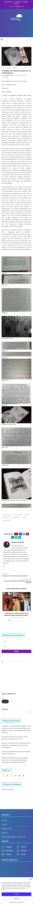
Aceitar (16, 894)
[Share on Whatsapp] (16, 537)
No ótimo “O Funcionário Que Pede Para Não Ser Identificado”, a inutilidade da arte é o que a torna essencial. (16, 745)
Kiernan (24, 517)
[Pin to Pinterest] (27, 534)
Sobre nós (16, 3)
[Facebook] (9, 6)
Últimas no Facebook (8, 789)
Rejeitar (16, 898)
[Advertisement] (17, 29)
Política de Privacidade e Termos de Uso (14, 837)
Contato (4, 824)
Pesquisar (5, 709)
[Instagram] (12, 776)
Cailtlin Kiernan (18, 514)
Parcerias (25, 1)
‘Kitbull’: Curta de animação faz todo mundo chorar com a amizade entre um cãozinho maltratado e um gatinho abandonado (15, 760)
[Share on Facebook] (20, 534)
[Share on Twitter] (23, 534)
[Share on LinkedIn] (12, 537)
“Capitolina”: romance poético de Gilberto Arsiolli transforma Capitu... (16, 614)
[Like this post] (16, 534)
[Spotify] (20, 6)
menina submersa (7, 520)
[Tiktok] (23, 6)
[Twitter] (11, 6)
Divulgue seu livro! (8, 1)
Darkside (27, 514)
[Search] (31, 39)
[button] (30, 879)
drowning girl (16, 517)
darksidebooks (6, 517)
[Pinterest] (16, 6)
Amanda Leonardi (9, 75)
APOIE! (5, 701)
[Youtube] (18, 6)
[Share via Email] (19, 537)
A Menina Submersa (7, 514)
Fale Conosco (18, 1)
